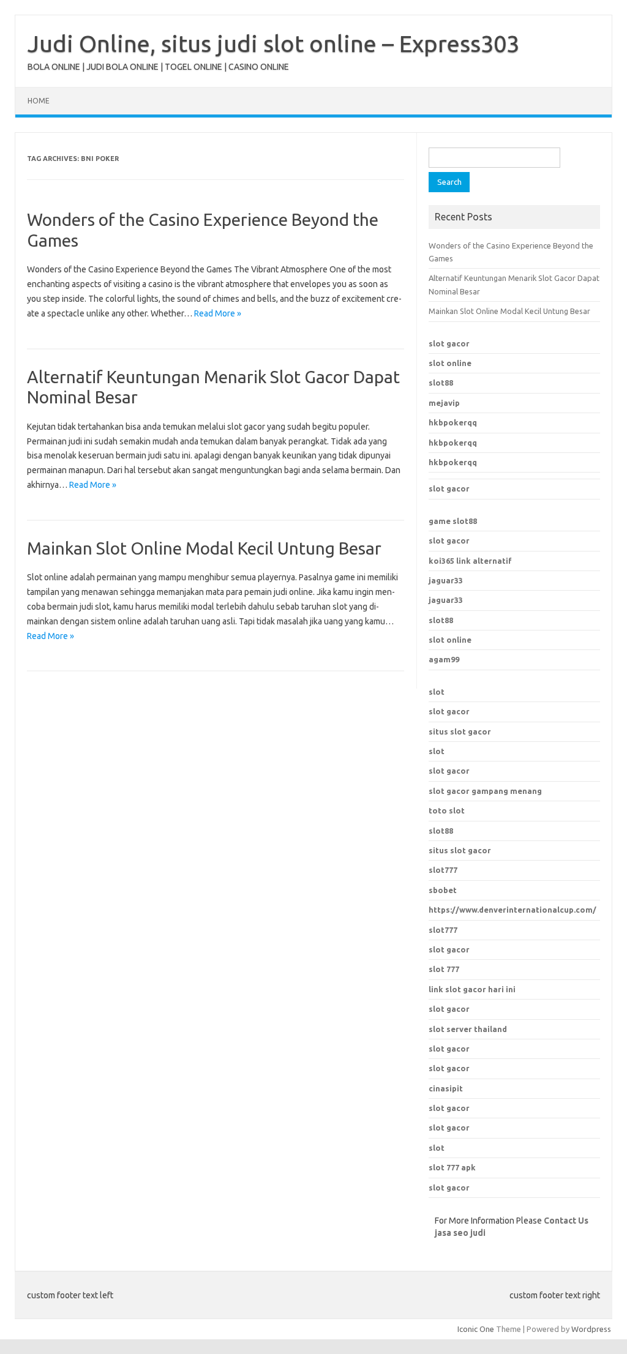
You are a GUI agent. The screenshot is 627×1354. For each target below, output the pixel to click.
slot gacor (449, 343)
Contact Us (566, 1220)
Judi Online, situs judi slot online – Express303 (273, 43)
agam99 (444, 659)
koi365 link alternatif (470, 560)
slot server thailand (468, 1029)
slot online (450, 363)
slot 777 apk (452, 1167)
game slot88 (453, 521)
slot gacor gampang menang (485, 791)
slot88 (441, 382)
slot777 (443, 930)
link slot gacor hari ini (472, 989)
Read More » (217, 313)
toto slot (447, 810)
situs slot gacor (460, 731)
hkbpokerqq (453, 422)
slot (437, 691)
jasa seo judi (460, 1233)
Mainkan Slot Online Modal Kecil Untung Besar (204, 548)
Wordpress (591, 1329)
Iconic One (475, 1329)
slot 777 (444, 969)
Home (39, 101)
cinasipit (446, 1088)
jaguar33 (446, 580)
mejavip (444, 402)
